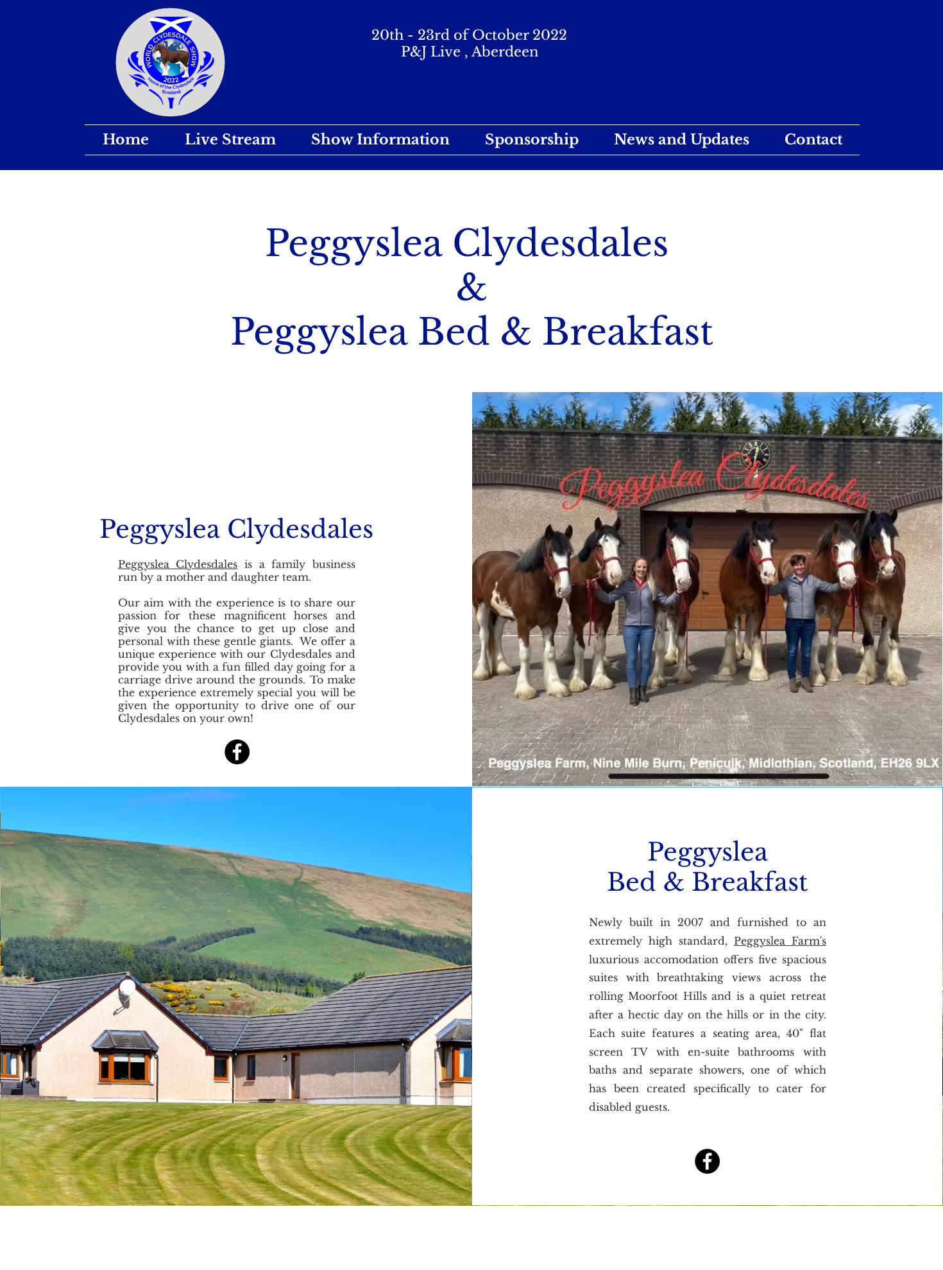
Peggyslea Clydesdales (178, 564)
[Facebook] (237, 751)
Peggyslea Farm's (780, 940)
